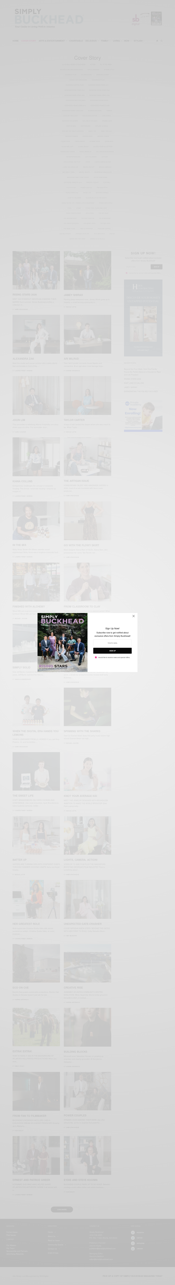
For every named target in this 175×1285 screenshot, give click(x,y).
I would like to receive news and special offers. (114, 657)
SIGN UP (112, 651)
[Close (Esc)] (133, 617)
